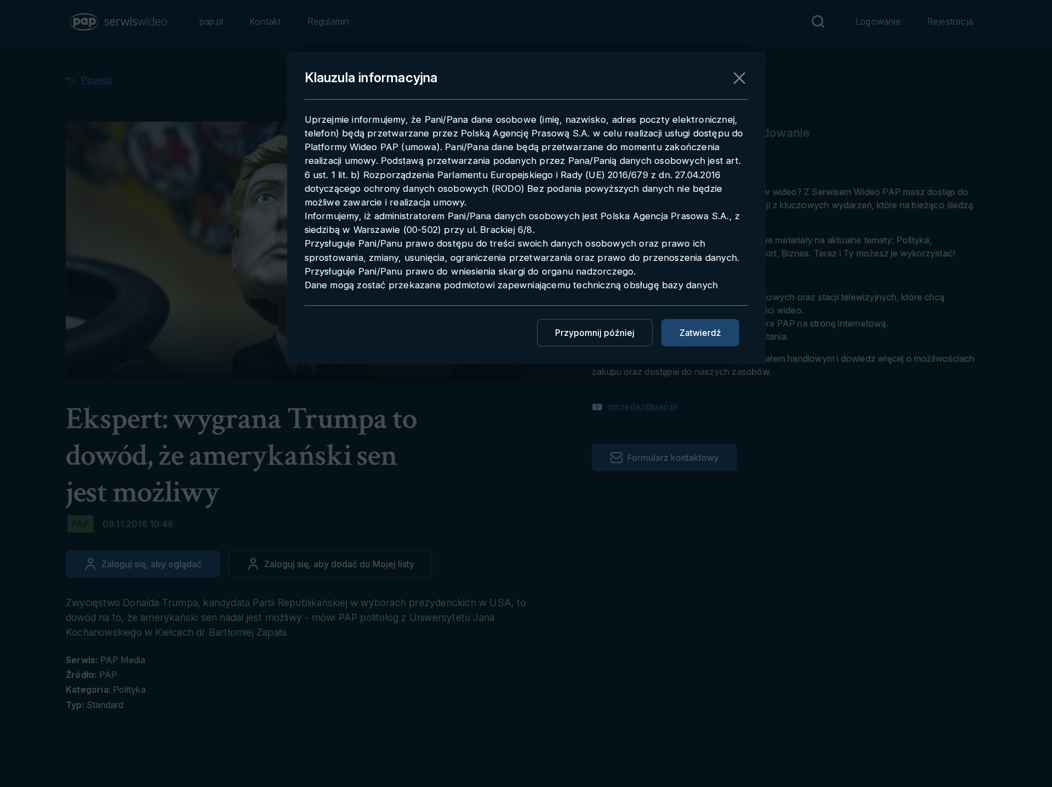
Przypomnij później (594, 332)
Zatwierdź (700, 332)
